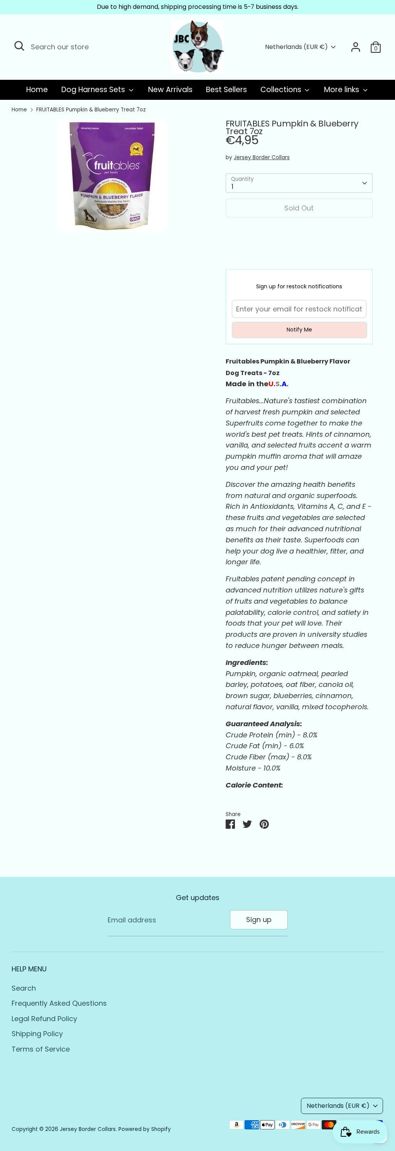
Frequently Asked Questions (59, 1003)
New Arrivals (170, 89)
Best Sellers (226, 89)
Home (37, 89)
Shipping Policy (37, 1033)
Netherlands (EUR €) (296, 47)
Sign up (259, 919)
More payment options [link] (299, 251)
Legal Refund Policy (44, 1018)
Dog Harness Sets (94, 89)
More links (342, 89)
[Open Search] (19, 46)
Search (24, 988)
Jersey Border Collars (262, 157)
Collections (281, 89)
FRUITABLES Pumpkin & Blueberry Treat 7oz (91, 109)
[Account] (355, 47)
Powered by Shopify (144, 1129)
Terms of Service (41, 1049)
